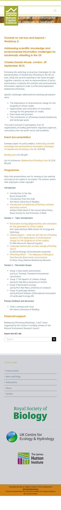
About (8, 388)
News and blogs (13, 376)
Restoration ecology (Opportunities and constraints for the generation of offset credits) (33, 225)
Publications (11, 382)
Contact (9, 393)
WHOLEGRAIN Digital (30, 489)
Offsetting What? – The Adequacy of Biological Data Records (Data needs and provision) (31, 256)
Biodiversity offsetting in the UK (36, 160)
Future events (12, 370)
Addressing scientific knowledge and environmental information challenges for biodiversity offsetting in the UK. (29, 146)
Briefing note (10, 154)
